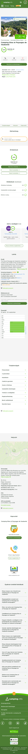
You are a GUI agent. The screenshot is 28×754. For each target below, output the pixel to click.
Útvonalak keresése (6, 505)
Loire (7, 76)
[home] (14, 698)
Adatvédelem (24, 747)
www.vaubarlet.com (14, 575)
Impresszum (17, 747)
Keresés (7, 6)
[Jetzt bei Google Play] (14, 743)
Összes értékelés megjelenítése (13, 245)
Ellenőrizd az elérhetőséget (13, 64)
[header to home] (6, 2)
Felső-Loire (12, 76)
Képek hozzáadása (13, 173)
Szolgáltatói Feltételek (19, 749)
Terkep (12, 6)
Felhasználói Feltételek (7, 747)
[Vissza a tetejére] (14, 693)
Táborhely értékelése (13, 166)
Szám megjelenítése (14, 558)
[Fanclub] (18, 6)
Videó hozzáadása (13, 170)
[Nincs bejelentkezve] (25, 2)
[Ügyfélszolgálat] (21, 2)
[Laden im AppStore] (14, 739)
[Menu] (2, 6)
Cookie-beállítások (7, 749)
